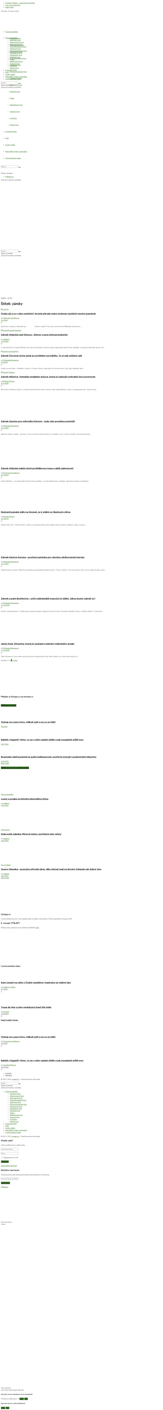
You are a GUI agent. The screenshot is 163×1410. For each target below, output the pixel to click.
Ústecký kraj (15, 64)
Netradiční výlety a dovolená (16, 77)
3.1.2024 (4, 320)
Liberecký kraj (15, 49)
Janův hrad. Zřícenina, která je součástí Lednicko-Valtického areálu (37, 644)
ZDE (37, 928)
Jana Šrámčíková (9, 1065)
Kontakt (8, 1073)
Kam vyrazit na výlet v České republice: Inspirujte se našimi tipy (36, 982)
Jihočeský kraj (15, 40)
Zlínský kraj (14, 68)
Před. (3, 763)
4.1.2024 (4, 989)
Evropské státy (11, 70)
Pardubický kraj (16, 85)
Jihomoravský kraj (17, 42)
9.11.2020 (5, 383)
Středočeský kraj (16, 61)
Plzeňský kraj (15, 57)
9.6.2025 (4, 726)
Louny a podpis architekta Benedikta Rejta (24, 799)
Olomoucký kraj (16, 53)
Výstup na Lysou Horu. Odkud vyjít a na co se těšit (28, 722)
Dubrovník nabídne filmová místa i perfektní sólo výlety (31, 834)
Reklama (8, 1075)
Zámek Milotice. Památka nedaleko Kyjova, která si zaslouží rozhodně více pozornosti (48, 376)
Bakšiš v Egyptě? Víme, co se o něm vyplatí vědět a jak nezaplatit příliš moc (42, 739)
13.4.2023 (5, 1014)
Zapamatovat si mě (10, 1157)
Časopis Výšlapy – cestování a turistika (20, 3)
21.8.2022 (5, 761)
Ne (26, 1399)
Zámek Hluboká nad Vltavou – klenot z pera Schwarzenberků (34, 334)
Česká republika (11, 32)
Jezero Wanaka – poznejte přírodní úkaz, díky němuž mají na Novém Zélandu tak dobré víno (51, 869)
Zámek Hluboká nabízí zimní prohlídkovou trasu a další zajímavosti (37, 468)
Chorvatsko (5, 830)
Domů (3, 298)
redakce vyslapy (9, 987)
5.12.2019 (5, 564)
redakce (6, 339)
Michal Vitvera (9, 381)
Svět (7, 72)
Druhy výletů (10, 74)
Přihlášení (4, 1187)
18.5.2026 (5, 744)
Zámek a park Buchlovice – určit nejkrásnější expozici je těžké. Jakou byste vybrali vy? (48, 598)
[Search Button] (19, 83)
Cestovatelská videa (13, 79)
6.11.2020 (5, 428)
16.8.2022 (5, 841)
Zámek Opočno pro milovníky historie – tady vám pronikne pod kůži (38, 421)
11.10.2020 (5, 605)
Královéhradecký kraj (18, 58)
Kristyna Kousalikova (11, 473)
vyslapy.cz (16, 1079)
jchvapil (6, 1012)
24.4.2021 (5, 876)
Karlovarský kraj (16, 44)
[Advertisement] (81, 279)
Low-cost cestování (12, 5)
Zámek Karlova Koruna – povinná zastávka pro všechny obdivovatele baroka (42, 557)
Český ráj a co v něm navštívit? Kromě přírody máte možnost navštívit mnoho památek (48, 313)
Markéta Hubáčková (11, 318)
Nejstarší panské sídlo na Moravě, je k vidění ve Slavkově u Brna (35, 512)
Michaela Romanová (11, 360)
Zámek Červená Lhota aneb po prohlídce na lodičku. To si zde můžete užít (41, 355)
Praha (12, 59)
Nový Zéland (6, 865)
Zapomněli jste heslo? (9, 1166)
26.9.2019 (5, 475)
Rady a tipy (9, 7)
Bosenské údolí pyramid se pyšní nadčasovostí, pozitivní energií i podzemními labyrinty (48, 757)
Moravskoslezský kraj (18, 72)
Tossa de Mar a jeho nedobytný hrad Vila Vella (26, 1007)
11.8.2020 (5, 341)
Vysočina (13, 66)
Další (7, 763)
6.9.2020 (4, 362)
